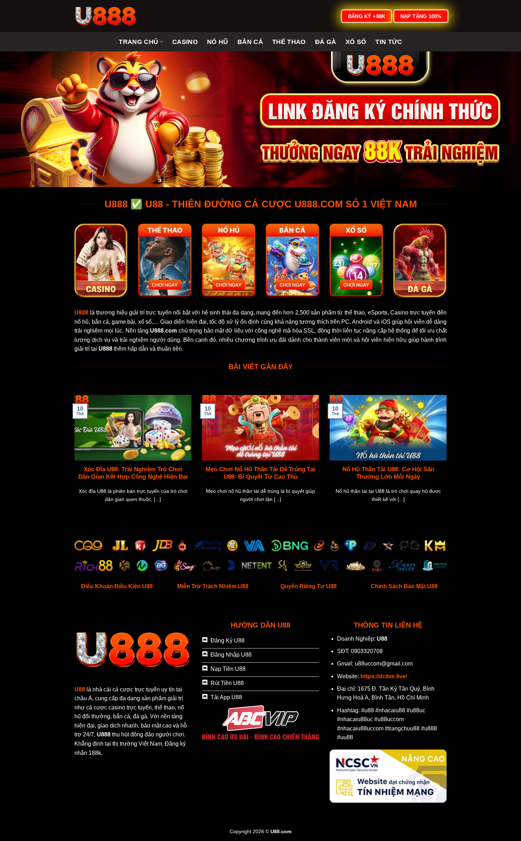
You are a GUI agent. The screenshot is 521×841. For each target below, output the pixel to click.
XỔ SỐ (356, 41)
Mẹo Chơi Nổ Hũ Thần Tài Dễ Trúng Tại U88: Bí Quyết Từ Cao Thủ (260, 473)
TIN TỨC (388, 41)
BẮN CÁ (250, 41)
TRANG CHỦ (138, 41)
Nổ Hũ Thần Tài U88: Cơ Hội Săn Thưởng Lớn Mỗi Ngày (388, 473)
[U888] (109, 16)
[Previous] (73, 461)
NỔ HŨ (217, 41)
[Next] (448, 461)
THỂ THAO (289, 41)
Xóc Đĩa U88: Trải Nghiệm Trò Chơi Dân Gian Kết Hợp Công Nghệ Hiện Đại (133, 473)
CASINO (185, 41)
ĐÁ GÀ (325, 41)
